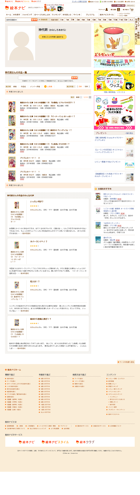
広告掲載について (115, 426)
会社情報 (66, 428)
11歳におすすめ (45, 407)
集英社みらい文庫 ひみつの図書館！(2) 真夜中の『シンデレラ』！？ (46, 130)
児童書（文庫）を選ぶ (14, 409)
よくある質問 (55, 428)
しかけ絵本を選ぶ (12, 386)
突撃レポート (114, 402)
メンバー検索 (112, 407)
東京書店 (113, 199)
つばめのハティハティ (111, 223)
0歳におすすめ (45, 378)
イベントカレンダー (114, 391)
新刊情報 (111, 381)
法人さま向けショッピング (38, 428)
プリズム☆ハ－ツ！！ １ (30, 171)
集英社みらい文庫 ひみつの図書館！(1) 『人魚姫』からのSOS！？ (45, 144)
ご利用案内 (31, 426)
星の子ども (107, 237)
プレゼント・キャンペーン (116, 409)
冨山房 (112, 240)
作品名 (23, 86)
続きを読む (26, 233)
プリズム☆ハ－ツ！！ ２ (30, 158)
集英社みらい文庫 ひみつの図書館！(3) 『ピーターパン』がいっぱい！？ (47, 116)
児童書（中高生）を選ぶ (14, 407)
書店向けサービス (83, 426)
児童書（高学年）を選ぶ (14, 404)
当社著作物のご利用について (16, 428)
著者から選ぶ (79, 383)
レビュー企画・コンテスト (116, 378)
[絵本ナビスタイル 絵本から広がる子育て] (22, 1)
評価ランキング (113, 386)
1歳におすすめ (45, 381)
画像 (77, 97)
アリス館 (113, 225)
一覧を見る (129, 133)
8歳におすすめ (45, 399)
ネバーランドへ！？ (38, 242)
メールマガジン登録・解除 (47, 426)
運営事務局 (10, 426)
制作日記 (112, 404)
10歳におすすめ (45, 404)
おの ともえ (37, 105)
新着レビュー (112, 383)
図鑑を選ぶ (10, 396)
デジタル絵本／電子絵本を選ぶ (16, 394)
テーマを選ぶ (11, 381)
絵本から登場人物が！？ (40, 319)
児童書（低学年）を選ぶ (14, 399)
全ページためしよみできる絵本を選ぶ (18, 383)
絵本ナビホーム (14, 370)
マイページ (63, 426)
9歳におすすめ (45, 402)
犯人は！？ (35, 281)
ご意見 (21, 426)
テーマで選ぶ (79, 378)
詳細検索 (44, 19)
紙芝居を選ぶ (11, 391)
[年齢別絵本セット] (137, 43)
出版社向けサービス (99, 426)
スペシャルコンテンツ (115, 394)
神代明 (25, 105)
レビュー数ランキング (115, 389)
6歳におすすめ (45, 394)
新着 (15, 86)
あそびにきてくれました (117, 399)
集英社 (52, 105)
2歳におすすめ (45, 383)
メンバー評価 (35, 86)
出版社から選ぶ (79, 386)
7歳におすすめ (45, 396)
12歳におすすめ (45, 409)
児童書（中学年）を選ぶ (14, 402)
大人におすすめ (45, 412)
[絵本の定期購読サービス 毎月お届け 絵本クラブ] (36, 1)
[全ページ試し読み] (137, 29)
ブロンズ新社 (115, 213)
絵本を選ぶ (10, 378)
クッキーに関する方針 (79, 1)
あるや (31, 161)
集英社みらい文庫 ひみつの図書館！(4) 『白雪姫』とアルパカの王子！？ (47, 102)
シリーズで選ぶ (79, 381)
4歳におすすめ (45, 389)
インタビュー (114, 396)
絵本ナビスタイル (113, 414)
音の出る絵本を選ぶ (13, 389)
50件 (86, 86)
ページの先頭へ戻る (126, 362)
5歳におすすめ (45, 391)
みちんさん (34, 210)
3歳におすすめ (45, 386)
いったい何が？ (37, 202)
